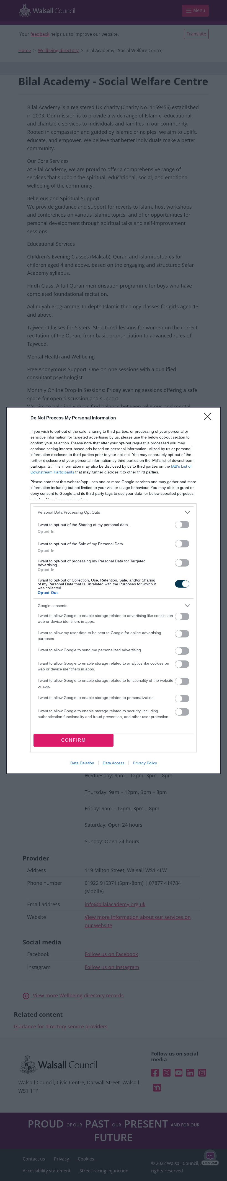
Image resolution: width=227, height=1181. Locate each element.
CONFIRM (73, 740)
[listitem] (113, 512)
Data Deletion (82, 763)
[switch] (182, 524)
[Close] (209, 418)
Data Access (113, 763)
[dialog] (113, 590)
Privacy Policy (145, 763)
